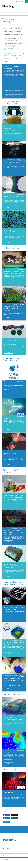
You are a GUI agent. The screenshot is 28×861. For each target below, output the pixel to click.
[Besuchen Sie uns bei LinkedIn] (10, 840)
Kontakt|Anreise (6, 848)
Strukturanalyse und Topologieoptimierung (13, 43)
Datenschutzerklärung (8, 851)
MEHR (8, 172)
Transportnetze (7, 49)
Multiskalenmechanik (8, 42)
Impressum (5, 849)
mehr (8, 138)
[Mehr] (14, 185)
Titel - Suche (23, 1)
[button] (6, 815)
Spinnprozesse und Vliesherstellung (11, 40)
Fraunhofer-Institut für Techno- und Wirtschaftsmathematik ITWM (14, 10)
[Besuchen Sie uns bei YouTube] (12, 840)
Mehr (8, 207)
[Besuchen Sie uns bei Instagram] (15, 840)
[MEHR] (14, 150)
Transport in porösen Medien (10, 45)
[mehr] (14, 115)
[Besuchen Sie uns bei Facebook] (4, 840)
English (18, 1)
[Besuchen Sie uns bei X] (7, 840)
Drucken (7, 821)
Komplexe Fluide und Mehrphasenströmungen (14, 46)
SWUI (14, 55)
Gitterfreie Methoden (8, 48)
